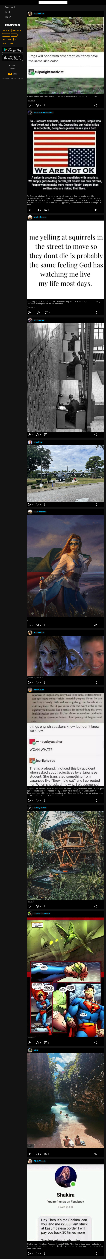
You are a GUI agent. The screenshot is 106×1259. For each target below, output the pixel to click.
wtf (4, 43)
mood (11, 43)
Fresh (8, 17)
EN (10, 73)
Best (7, 12)
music (14, 35)
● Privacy (12, 66)
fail (16, 39)
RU (15, 73)
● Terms (12, 69)
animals (6, 35)
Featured (10, 7)
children (6, 31)
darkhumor (7, 39)
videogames (17, 31)
